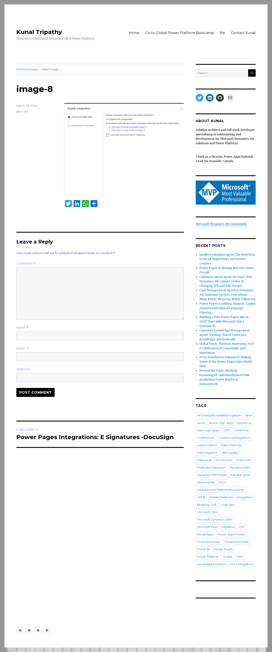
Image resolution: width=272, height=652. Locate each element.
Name (22, 328)
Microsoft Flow (207, 527)
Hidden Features (221, 497)
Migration (228, 527)
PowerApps (205, 534)
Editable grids (240, 475)
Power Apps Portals (231, 534)
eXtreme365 (206, 482)
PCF (242, 527)
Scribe (227, 556)
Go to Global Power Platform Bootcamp (179, 33)
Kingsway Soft (207, 504)
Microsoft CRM (207, 512)
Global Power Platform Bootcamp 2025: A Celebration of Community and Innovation (226, 348)
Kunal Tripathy (39, 31)
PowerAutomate (208, 541)
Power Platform (208, 556)
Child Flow (241, 430)
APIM (248, 415)
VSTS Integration (241, 564)
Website (23, 369)
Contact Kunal (243, 33)
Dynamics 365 (239, 467)
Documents (224, 460)
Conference (205, 437)
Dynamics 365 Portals (212, 475)
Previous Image (27, 69)
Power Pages (223, 549)
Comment (26, 263)
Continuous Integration (234, 437)
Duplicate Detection (211, 467)
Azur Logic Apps (208, 430)
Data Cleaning (231, 445)
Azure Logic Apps (221, 422)
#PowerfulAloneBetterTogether (219, 415)
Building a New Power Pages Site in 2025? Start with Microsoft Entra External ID (223, 321)
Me (222, 33)
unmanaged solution (211, 564)
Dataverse (204, 460)
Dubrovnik (244, 460)
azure (201, 422)
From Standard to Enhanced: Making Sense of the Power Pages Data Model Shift (225, 361)
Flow (222, 482)
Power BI (203, 549)
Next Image (50, 69)
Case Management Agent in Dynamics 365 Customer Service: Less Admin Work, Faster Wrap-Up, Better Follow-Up (227, 295)
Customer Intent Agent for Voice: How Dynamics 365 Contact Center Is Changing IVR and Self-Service (225, 281)
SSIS (240, 556)
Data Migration (207, 452)
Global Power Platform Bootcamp (220, 489)
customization (207, 445)
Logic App (228, 504)
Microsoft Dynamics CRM (214, 519)
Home (134, 33)
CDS (227, 430)
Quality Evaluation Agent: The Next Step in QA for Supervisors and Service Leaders (227, 259)
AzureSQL (245, 422)
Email (22, 348)
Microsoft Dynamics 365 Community (221, 224)
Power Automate (236, 541)
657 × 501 (22, 111)
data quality (230, 452)
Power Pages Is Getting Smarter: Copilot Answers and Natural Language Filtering (227, 308)
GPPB (201, 497)
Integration (244, 497)
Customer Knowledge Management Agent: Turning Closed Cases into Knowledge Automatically (224, 335)
